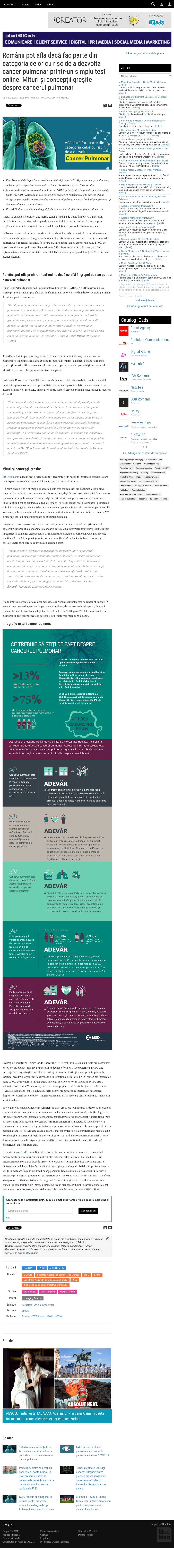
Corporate (27, 1304)
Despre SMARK (11, 1531)
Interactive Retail (158, 472)
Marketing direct (126, 476)
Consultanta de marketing (141, 442)
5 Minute (28, 1274)
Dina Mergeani (48, 1291)
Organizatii (48, 1304)
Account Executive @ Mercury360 (138, 227)
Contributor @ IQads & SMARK (19, 1541)
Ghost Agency (140, 328)
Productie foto (125, 485)
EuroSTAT (29, 1267)
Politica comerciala (49, 1531)
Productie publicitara (143, 485)
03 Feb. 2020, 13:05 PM (16, 97)
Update (35, 97)
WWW (58, 1316)
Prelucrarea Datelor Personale (54, 1541)
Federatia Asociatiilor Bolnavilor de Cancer (58, 1274)
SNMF (97, 1274)
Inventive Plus (140, 423)
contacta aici (30, 1253)
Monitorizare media (128, 481)
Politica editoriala (11, 1534)
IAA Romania (139, 375)
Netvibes (136, 387)
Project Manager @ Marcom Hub (137, 111)
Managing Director (32, 1298)
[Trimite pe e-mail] (110, 105)
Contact (44, 1534)
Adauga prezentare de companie (147, 453)
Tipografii (154, 498)
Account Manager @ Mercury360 (137, 217)
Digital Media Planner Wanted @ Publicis (141, 184)
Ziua (75, 1279)
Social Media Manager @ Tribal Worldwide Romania (141, 171)
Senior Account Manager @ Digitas (138, 130)
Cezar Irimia (30, 1291)
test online (45, 194)
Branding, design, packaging (131, 459)
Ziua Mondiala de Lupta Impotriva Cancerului (45, 1284)
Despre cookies (85, 1534)
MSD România (11, 477)
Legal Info (45, 1538)
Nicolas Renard (67, 1291)
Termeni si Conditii (87, 1531)
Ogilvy (134, 411)
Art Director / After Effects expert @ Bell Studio (144, 160)
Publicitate (135, 331)
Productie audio (151, 481)
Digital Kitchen (141, 351)
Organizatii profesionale (140, 379)
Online (37, 1304)
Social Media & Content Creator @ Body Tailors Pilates (143, 150)
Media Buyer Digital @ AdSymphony (139, 274)
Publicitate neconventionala (131, 494)
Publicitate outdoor (153, 494)
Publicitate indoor (138, 489)
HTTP (34, 1316)
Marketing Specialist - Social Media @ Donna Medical (142, 83)
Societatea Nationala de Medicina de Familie (45, 1279)
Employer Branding (144, 468)
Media (50, 1316)
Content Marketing (151, 463)
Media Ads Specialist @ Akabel (136, 263)
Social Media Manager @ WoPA (137, 139)
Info (8, 1218)
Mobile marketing (152, 476)
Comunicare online (138, 355)
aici (33, 297)
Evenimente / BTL (148, 438)
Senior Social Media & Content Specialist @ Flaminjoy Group (142, 122)
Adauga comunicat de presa (146, 53)
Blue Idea (166, 1524)
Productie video (160, 485)
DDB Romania (140, 399)
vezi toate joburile (145, 300)
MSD (26, 1152)
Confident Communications (150, 340)
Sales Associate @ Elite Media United (140, 239)
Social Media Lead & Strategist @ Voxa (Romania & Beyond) (144, 252)
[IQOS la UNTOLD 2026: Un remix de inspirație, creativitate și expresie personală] (57, 1385)
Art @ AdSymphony (131, 293)
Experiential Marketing (129, 472)
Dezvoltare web (137, 391)
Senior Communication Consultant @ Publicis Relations (142, 198)
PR (131, 343)
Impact (42, 1316)
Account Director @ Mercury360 (137, 205)
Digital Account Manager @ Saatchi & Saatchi (144, 284)
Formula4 (137, 363)
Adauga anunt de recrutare (146, 306)
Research (142, 498)
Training (164, 498)
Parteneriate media (11, 1538)
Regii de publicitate (127, 498)
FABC (42, 1267)
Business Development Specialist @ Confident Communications (143, 98)
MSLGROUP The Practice (55, 97)
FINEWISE (137, 435)
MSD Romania (57, 1267)
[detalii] (122, 92)
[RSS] (105, 105)
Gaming (144, 472)
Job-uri (50, 4)
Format (25, 1316)
